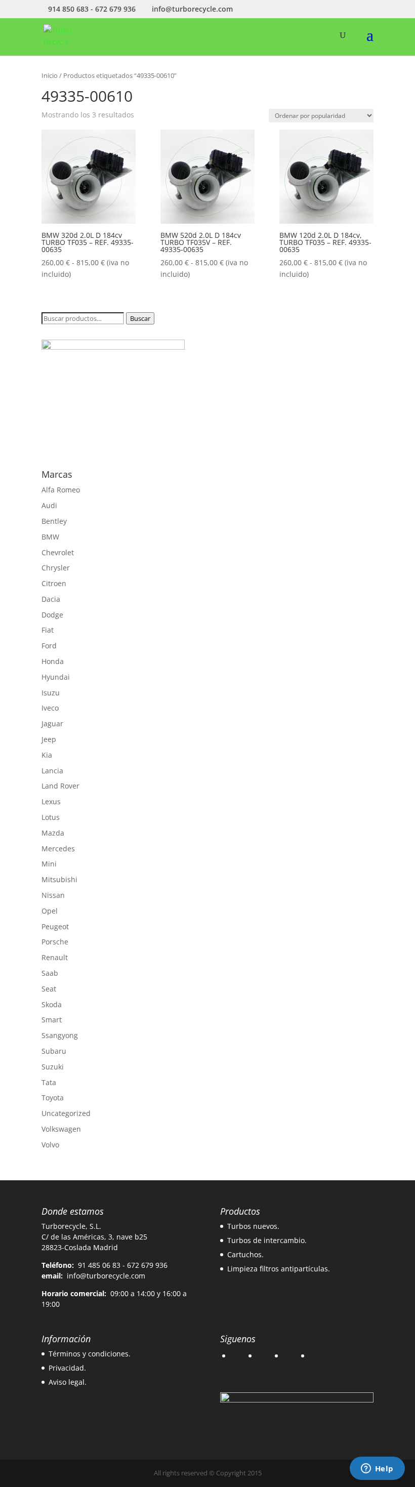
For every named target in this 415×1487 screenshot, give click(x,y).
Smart (52, 1019)
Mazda (53, 833)
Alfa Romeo (61, 489)
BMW (50, 537)
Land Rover (60, 786)
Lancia (52, 770)
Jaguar (52, 723)
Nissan (53, 895)
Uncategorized (66, 1113)
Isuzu (51, 692)
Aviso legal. (68, 1382)
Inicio (50, 75)
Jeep (49, 739)
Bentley (54, 521)
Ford (49, 645)
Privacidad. (67, 1368)
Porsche (55, 941)
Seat (49, 989)
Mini (49, 864)
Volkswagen (61, 1129)
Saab (50, 973)
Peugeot (55, 926)
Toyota (53, 1097)
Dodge (52, 614)
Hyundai (56, 677)
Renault (55, 957)
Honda (53, 661)
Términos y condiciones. (90, 1353)
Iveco (50, 708)
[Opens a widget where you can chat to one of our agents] (377, 1469)
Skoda (52, 1004)
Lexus (51, 801)
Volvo (50, 1144)
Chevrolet (58, 552)
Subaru (54, 1051)
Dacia (51, 599)
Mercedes (58, 848)
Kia (47, 755)
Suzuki (53, 1066)
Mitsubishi (59, 879)
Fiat (48, 630)
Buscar (140, 318)
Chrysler (56, 567)
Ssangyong (60, 1035)
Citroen (54, 583)
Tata (49, 1082)
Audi (49, 505)
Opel (50, 911)
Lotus (51, 817)
